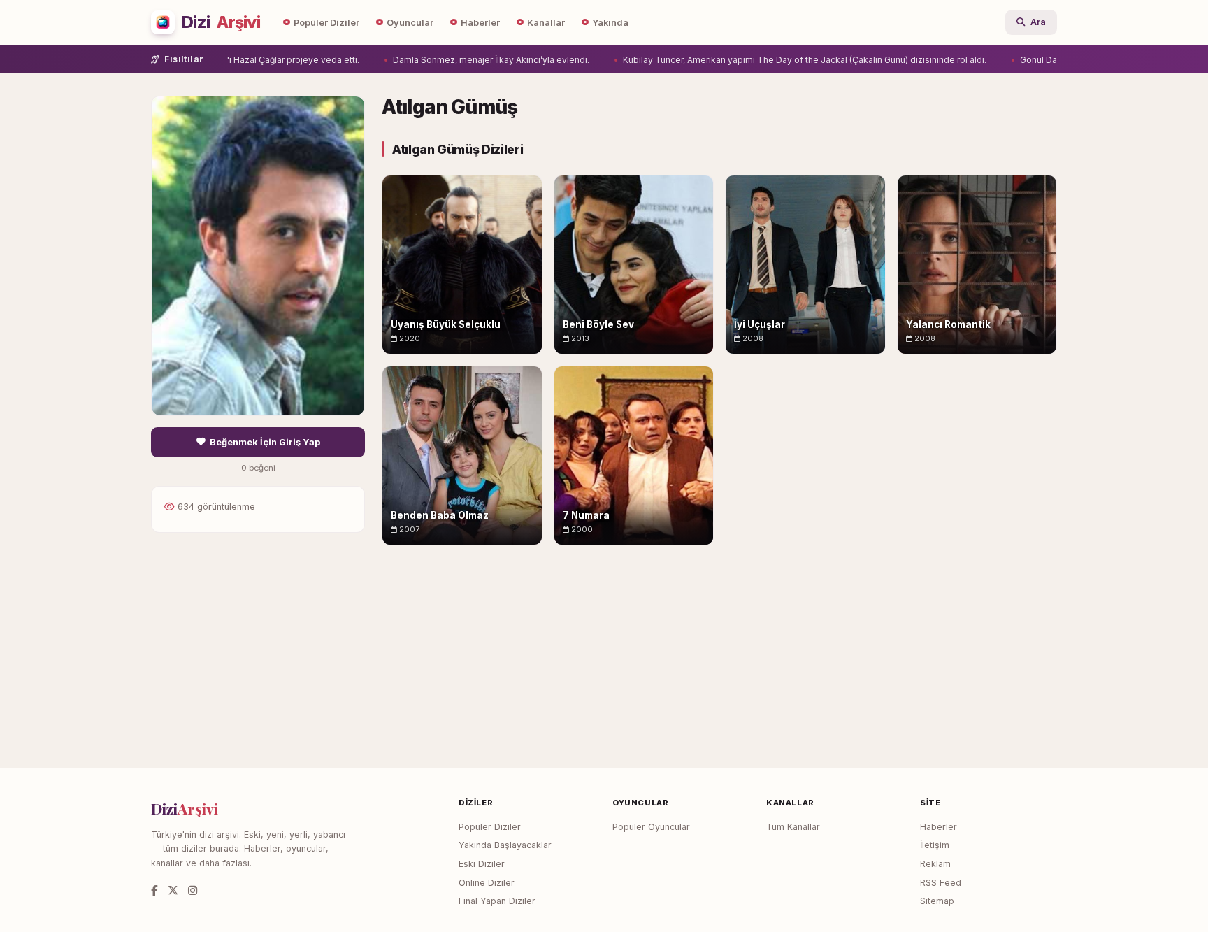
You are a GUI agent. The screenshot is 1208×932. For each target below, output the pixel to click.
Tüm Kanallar (793, 827)
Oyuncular (410, 22)
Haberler (480, 22)
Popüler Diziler (326, 22)
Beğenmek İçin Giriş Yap (265, 442)
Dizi (221, 22)
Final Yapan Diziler (497, 901)
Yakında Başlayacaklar (505, 845)
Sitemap (937, 901)
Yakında (610, 22)
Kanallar (546, 22)
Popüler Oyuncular (651, 827)
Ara (1038, 22)
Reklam (935, 864)
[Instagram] (192, 890)
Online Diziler (487, 882)
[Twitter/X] (173, 890)
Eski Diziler (482, 864)
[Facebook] (154, 890)
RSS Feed (940, 882)
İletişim (934, 845)
